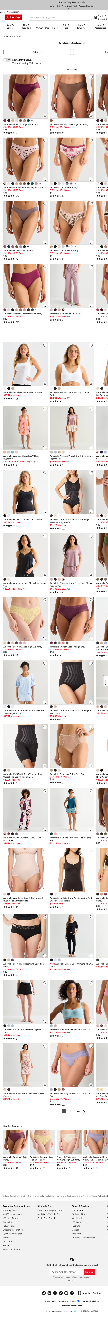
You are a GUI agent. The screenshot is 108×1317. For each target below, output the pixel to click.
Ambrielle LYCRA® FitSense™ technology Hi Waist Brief (71, 712)
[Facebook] (55, 1293)
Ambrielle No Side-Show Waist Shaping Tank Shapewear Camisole (71, 899)
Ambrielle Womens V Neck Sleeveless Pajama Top (25, 584)
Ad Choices (68, 1311)
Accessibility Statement (72, 1305)
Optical (75, 1229)
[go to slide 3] (71, 8)
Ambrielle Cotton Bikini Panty (64, 250)
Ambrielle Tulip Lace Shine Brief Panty (68, 774)
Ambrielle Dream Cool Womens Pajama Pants (71, 965)
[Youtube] (66, 1293)
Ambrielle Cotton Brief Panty (64, 187)
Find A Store (77, 1210)
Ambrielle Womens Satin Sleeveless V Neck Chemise (23, 1094)
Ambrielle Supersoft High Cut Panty (20, 124)
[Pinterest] (61, 1293)
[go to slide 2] (68, 8)
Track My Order (10, 1210)
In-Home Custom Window (84, 1237)
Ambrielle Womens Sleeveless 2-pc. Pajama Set (70, 839)
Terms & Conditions (54, 1311)
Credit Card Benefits (46, 1218)
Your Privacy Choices (67, 1301)
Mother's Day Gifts (24, 1196)
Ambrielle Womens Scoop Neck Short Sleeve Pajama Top (71, 584)
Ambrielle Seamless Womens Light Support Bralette (70, 393)
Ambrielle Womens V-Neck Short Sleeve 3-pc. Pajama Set (71, 457)
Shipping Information (13, 1229)
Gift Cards (7, 1241)
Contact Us (8, 1222)
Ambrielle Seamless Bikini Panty (18, 250)
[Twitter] (44, 1293)
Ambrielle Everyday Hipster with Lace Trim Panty (23, 965)
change (37, 63)
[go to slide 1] (66, 8)
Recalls (6, 1237)
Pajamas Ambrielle (39, 1196)
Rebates (6, 1245)
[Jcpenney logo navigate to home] (13, 17)
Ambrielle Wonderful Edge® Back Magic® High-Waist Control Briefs (23, 899)
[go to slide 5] (76, 8)
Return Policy (9, 1226)
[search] (89, 18)
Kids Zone (76, 1233)
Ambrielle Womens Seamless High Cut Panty (24, 187)
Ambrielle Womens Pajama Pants (66, 313)
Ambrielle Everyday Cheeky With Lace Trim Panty (70, 1094)
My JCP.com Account (12, 1214)
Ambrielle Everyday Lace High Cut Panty (22, 646)
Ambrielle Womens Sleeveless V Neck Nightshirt (21, 457)
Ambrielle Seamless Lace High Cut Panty (69, 124)
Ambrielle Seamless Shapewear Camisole (22, 392)
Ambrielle (86, 1196)
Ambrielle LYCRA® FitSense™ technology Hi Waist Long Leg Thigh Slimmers (24, 775)
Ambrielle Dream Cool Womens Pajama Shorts (22, 1031)
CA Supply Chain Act (91, 1301)
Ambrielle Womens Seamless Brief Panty (22, 313)
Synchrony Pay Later (12, 1233)
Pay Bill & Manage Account (49, 1210)
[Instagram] (50, 1293)
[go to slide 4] (74, 8)
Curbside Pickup (79, 1214)
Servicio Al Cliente (11, 1249)
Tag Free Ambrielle (74, 1196)
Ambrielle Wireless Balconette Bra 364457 (70, 1029)
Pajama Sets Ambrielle (57, 1196)
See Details (71, 1280)
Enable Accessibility (9, 11)
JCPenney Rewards (11, 1218)
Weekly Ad (77, 1218)
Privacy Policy (50, 1301)
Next (79, 1111)
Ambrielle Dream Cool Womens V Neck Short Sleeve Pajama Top (24, 712)
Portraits (76, 1226)
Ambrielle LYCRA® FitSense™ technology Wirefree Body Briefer (69, 521)
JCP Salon (76, 1222)
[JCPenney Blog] (72, 1293)
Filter (37, 52)
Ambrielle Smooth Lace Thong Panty (67, 646)
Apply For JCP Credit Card (49, 1214)
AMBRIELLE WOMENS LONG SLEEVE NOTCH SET (23, 839)
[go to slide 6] (79, 8)
